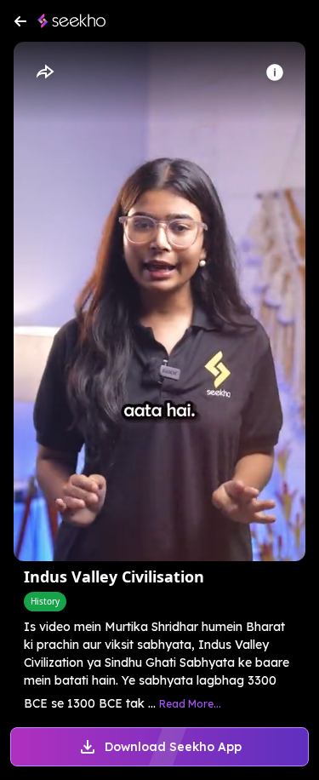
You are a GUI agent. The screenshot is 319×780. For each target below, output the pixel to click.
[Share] (44, 72)
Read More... (190, 703)
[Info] (275, 72)
